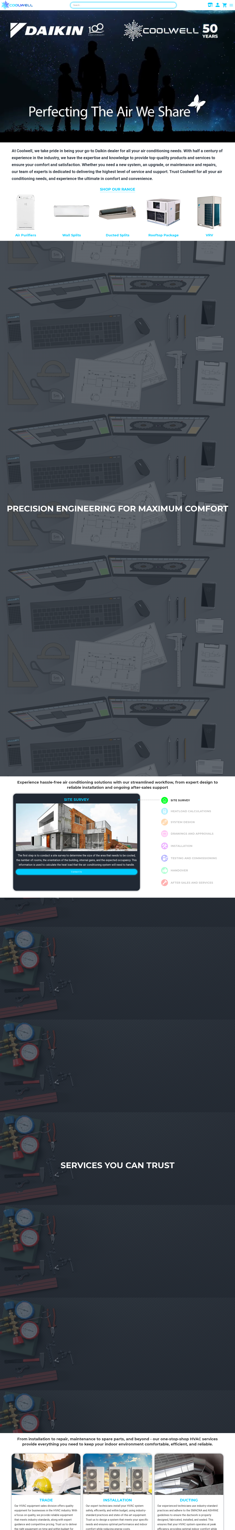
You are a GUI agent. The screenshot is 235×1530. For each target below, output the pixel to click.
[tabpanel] (76, 835)
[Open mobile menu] (231, 5)
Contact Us (76, 872)
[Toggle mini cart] (224, 5)
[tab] (191, 800)
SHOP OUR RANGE (117, 189)
